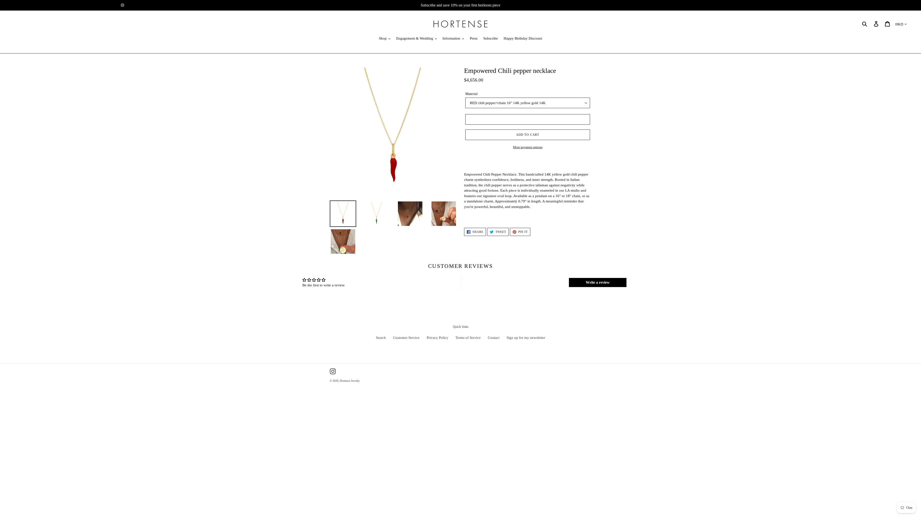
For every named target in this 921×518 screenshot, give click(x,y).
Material (471, 94)
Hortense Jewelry (350, 381)
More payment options (528, 147)
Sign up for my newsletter (526, 338)
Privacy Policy (437, 338)
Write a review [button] (598, 282)
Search (381, 338)
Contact (493, 338)
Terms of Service (468, 338)
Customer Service (406, 338)
